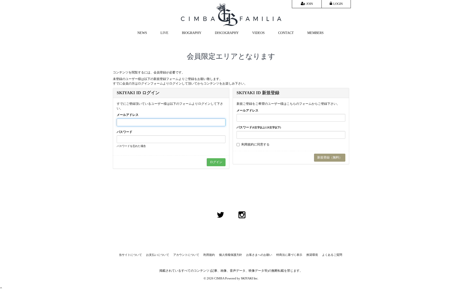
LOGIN (338, 4)
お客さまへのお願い (259, 255)
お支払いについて (157, 255)
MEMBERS (315, 33)
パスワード (124, 132)
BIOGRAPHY (191, 33)
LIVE (164, 33)
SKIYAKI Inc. (249, 278)
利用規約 (247, 144)
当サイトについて (130, 255)
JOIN (309, 4)
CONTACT (286, 33)
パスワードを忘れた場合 (131, 146)
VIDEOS (258, 33)
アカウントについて (186, 255)
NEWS (142, 33)
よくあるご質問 (332, 255)
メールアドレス (128, 115)
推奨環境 (312, 255)
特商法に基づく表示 (289, 255)
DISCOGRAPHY (227, 33)
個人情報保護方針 (230, 255)
